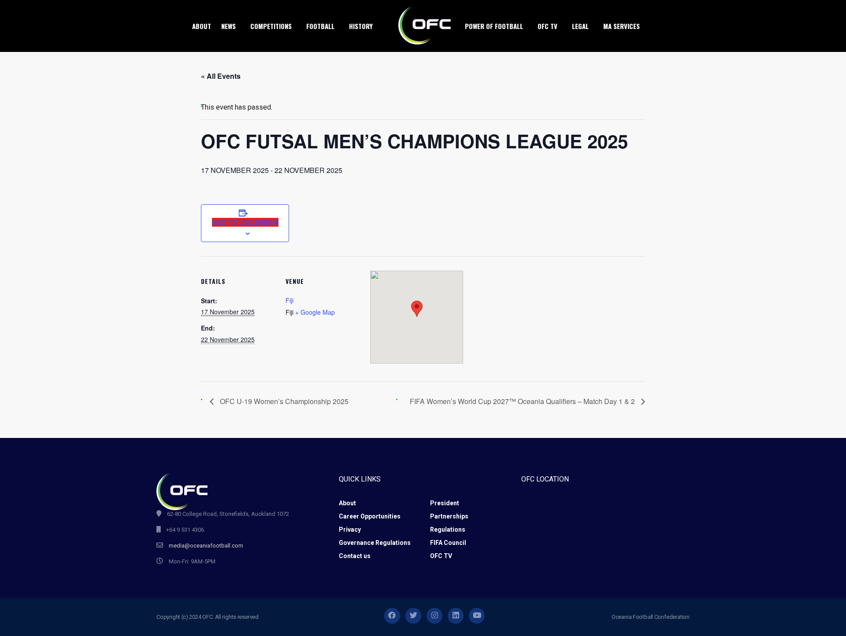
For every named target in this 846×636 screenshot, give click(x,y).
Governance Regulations (375, 542)
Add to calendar (245, 222)
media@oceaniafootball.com (206, 545)
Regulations (447, 529)
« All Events (221, 76)
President (444, 503)
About (347, 503)
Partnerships (449, 516)
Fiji (289, 300)
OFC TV (441, 555)
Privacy (350, 529)
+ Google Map (315, 312)
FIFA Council (448, 542)
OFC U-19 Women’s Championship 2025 (283, 401)
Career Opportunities (370, 516)
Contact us (355, 555)
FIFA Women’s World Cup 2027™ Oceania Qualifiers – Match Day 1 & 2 (523, 401)
